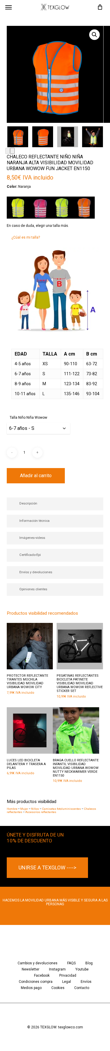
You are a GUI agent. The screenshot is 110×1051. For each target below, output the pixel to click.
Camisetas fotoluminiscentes (61, 808)
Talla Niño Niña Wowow (28, 417)
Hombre (12, 808)
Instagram (57, 969)
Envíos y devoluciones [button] (35, 572)
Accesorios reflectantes (40, 812)
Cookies (58, 988)
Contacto (81, 988)
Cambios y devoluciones (37, 963)
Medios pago (31, 988)
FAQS (71, 963)
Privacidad (67, 976)
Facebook (42, 976)
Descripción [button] (28, 503)
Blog (89, 963)
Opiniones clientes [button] (33, 589)
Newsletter (30, 969)
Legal (66, 982)
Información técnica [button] (34, 521)
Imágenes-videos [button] (32, 538)
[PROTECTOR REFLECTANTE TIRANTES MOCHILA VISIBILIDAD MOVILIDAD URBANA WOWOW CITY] (30, 646)
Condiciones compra (36, 982)
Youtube (82, 969)
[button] (8, 7)
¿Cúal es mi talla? (25, 237)
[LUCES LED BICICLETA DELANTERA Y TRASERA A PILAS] (30, 730)
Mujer (24, 808)
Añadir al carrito (36, 475)
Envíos (86, 982)
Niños (35, 808)
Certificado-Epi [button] (30, 555)
